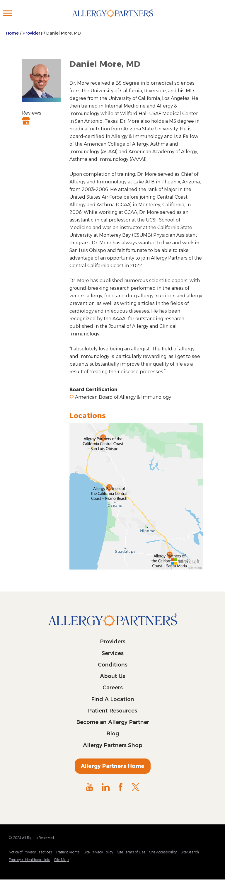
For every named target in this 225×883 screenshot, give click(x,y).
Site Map (61, 860)
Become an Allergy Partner (112, 722)
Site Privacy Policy (98, 852)
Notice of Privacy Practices (30, 852)
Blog (112, 733)
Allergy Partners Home (112, 766)
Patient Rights (68, 852)
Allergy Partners (112, 19)
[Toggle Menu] (7, 13)
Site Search (190, 852)
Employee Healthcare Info (29, 860)
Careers (113, 687)
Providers (32, 33)
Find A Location (112, 699)
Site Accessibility (163, 852)
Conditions (112, 665)
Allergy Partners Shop (112, 745)
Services (113, 653)
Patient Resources (112, 711)
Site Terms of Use (131, 852)
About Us (112, 676)
